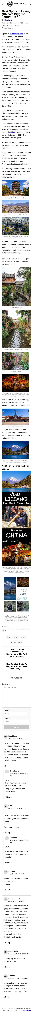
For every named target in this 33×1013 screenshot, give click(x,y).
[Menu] (2, 4)
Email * (7, 718)
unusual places (16, 642)
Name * (7, 710)
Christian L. (8, 20)
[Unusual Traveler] (16, 4)
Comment (5, 684)
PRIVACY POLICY (24, 1011)
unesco (23, 637)
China (12, 132)
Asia (8, 637)
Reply (7, 766)
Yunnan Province (16, 34)
